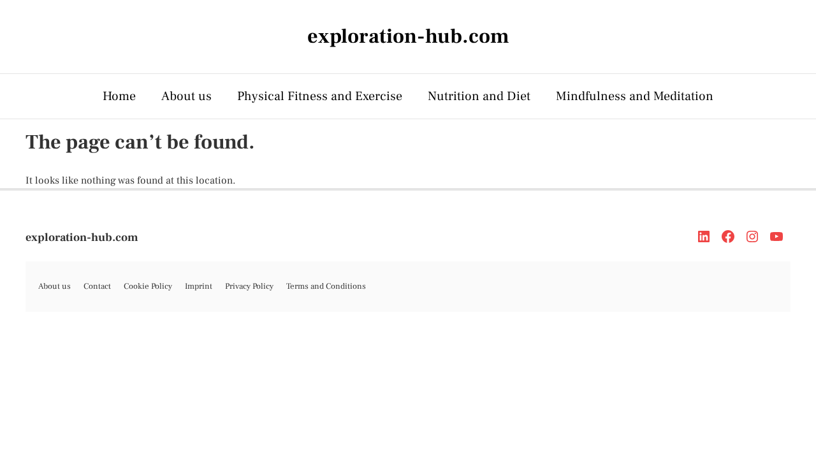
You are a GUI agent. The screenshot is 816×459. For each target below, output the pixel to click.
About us (186, 96)
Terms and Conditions (326, 286)
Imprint (198, 286)
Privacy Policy (249, 286)
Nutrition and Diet (479, 96)
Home (119, 96)
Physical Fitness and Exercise (319, 96)
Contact (97, 286)
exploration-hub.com (82, 237)
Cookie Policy (148, 286)
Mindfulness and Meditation (634, 96)
